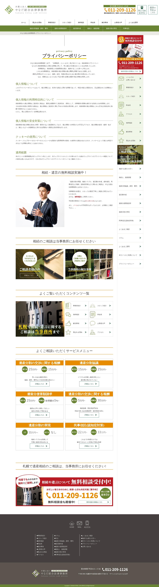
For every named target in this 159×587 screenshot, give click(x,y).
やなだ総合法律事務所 (27, 33)
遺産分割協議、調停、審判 (128, 186)
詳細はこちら (39, 384)
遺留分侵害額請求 (61, 28)
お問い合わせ (86, 546)
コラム (121, 238)
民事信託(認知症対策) (126, 220)
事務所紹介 (52, 22)
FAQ (56, 538)
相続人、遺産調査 (125, 177)
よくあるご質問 (124, 246)
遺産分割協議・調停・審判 (39, 28)
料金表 (93, 22)
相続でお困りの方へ (126, 169)
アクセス (100, 332)
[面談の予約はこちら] (152, 6)
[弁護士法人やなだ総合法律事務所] (26, 5)
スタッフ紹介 (66, 22)
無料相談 (81, 22)
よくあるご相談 (124, 229)
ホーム (23, 22)
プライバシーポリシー (126, 264)
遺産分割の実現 (111, 28)
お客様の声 (118, 22)
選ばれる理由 (37, 22)
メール (75, 205)
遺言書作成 (77, 28)
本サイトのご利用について (128, 255)
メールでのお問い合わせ (130, 78)
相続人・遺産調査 (93, 28)
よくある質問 (133, 22)
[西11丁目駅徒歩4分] (142, 6)
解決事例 (105, 22)
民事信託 (126, 28)
